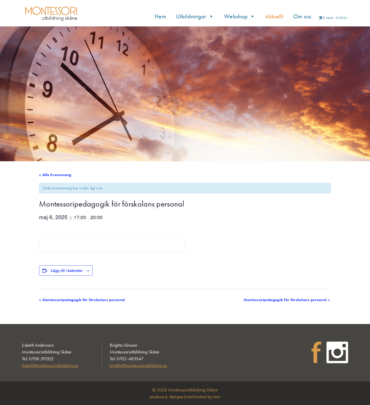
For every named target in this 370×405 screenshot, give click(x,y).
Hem (160, 16)
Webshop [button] (236, 16)
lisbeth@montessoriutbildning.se (50, 365)
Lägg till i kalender (67, 270)
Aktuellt (274, 16)
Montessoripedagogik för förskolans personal (82, 299)
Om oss (302, 16)
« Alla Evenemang (55, 174)
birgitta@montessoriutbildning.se (138, 365)
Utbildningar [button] (191, 16)
